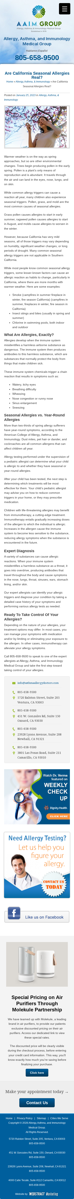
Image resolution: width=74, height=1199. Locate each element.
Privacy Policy (24, 1118)
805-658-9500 (37, 1157)
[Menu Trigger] (64, 8)
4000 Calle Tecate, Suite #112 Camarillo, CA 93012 (37, 1180)
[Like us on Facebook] (37, 923)
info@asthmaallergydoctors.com (38, 682)
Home (9, 81)
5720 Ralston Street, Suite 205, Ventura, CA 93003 (37, 1138)
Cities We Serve (59, 1118)
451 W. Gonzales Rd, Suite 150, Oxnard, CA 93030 (37, 1152)
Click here (37, 1072)
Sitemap (41, 1118)
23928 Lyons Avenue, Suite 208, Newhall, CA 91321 (37, 1166)
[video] (37, 823)
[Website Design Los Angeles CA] (43, 1194)
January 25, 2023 (26, 95)
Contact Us (37, 1102)
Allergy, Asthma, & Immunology (33, 81)
